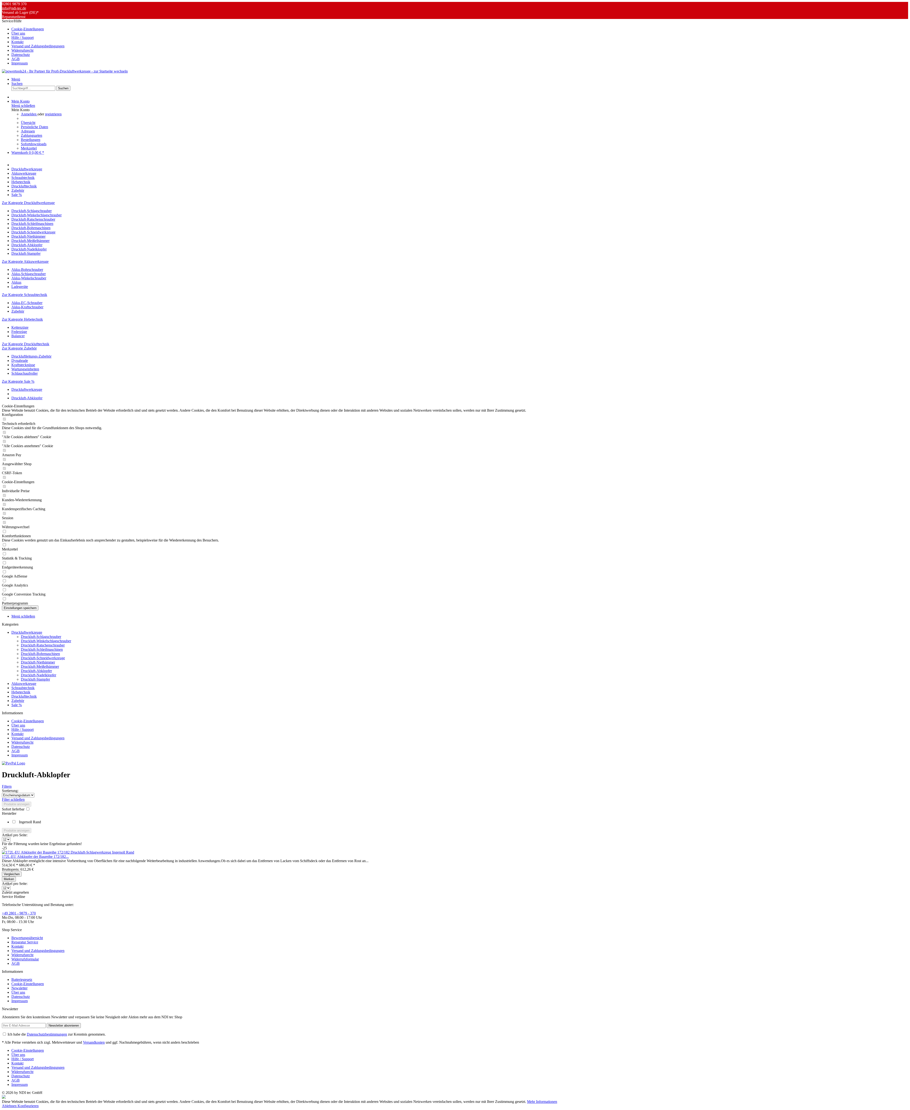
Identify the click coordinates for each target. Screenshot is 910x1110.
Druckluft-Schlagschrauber (31, 211)
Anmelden (29, 114)
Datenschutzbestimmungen (47, 1034)
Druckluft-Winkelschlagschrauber (36, 215)
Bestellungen (30, 140)
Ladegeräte (19, 287)
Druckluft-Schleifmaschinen (32, 224)
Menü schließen (23, 106)
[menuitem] (459, 29)
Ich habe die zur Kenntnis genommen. (57, 1034)
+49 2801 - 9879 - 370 (19, 913)
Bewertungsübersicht (27, 938)
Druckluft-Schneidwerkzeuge (33, 232)
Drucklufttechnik (24, 696)
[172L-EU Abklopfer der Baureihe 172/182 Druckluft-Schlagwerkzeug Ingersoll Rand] (68, 852)
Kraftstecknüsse (23, 365)
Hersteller (9, 813)
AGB (15, 59)
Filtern (7, 786)
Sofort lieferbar (13, 809)
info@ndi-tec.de (14, 8)
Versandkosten (94, 1042)
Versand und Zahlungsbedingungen (37, 46)
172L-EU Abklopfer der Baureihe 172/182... (35, 857)
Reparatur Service (24, 942)
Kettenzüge (19, 327)
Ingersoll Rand (30, 822)
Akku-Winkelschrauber (28, 278)
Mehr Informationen (542, 1102)
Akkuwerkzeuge (23, 684)
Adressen (28, 131)
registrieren (53, 114)
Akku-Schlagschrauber (28, 274)
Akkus (16, 282)
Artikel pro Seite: (14, 835)
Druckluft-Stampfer (26, 253)
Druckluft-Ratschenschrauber (33, 219)
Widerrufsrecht (22, 50)
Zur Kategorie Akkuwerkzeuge (25, 261)
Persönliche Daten (34, 127)
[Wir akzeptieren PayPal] (13, 763)
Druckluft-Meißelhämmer (30, 241)
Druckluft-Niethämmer (28, 236)
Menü (15, 79)
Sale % (16, 705)
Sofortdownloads (33, 144)
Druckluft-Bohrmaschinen (30, 228)
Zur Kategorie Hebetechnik (22, 319)
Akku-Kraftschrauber (27, 307)
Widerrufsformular (25, 959)
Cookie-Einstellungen (27, 29)
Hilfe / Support (22, 38)
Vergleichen (12, 874)
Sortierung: (10, 791)
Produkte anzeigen (16, 804)
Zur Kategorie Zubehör (19, 348)
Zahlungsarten (31, 135)
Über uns (18, 33)
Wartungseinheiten (25, 369)
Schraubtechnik (23, 688)
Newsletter (19, 988)
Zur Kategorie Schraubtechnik (24, 295)
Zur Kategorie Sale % (18, 381)
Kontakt (17, 42)
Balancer (18, 336)
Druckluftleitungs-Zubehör (31, 356)
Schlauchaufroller (24, 373)
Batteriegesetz (21, 980)
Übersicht (28, 123)
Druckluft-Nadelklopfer (29, 249)
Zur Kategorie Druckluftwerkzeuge (28, 203)
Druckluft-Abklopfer (26, 245)
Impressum (19, 63)
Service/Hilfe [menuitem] (33, 42)
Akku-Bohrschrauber (27, 270)
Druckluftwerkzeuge (26, 632)
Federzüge (19, 332)
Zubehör (17, 311)
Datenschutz (20, 55)
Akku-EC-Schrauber (26, 303)
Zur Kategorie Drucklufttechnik (25, 344)
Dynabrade (19, 361)
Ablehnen (10, 1106)
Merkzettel (29, 148)
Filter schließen (13, 799)
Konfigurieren (28, 1106)
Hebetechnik (20, 692)
